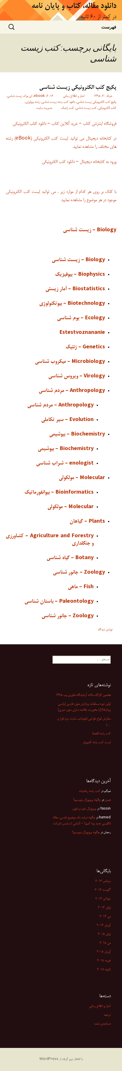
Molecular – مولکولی (82, 478)
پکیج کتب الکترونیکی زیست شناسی (77, 88)
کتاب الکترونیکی (107, 108)
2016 (50, 96)
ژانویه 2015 (104, 970)
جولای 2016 (103, 899)
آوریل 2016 (104, 925)
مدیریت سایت (44, 108)
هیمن (108, 800)
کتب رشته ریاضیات (89, 791)
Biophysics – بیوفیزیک (80, 274)
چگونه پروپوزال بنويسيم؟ (87, 800)
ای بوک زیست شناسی (19, 96)
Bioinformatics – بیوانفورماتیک (59, 492)
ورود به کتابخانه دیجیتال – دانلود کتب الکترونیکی (79, 162)
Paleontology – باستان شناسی (59, 601)
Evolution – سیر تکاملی (67, 420)
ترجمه (107, 1015)
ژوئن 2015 (104, 934)
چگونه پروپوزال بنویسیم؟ (86, 833)
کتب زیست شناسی (85, 108)
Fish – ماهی (81, 587)
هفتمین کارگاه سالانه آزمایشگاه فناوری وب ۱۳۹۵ (83, 695)
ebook (39, 96)
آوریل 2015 (104, 952)
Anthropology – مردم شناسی (72, 391)
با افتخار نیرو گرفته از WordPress (61, 1059)
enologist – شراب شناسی (65, 463)
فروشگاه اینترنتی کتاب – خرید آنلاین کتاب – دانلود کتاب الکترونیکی (64, 123)
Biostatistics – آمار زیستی (75, 289)
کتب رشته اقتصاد (101, 734)
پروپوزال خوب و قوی (84, 809)
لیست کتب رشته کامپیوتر (97, 743)
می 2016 (105, 917)
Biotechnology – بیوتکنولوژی (72, 303)
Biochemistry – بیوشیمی (77, 434)
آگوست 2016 (103, 890)
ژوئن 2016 (104, 908)
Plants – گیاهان (87, 521)
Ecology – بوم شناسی (81, 318)
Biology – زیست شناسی (89, 230)
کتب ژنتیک (67, 108)
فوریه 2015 (104, 961)
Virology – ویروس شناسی (76, 376)
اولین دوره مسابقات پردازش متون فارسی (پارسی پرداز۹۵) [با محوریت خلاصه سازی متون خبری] (84, 707)
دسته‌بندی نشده (102, 1024)
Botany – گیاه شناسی (70, 558)
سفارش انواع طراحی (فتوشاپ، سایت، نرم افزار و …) (84, 722)
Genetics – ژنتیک (85, 347)
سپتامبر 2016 (103, 881)
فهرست (108, 27)
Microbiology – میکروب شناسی (70, 362)
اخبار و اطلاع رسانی (74, 96)
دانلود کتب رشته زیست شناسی (58, 102)
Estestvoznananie (82, 333)
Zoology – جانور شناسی (79, 572)
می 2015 (105, 943)
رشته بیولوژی (32, 102)
